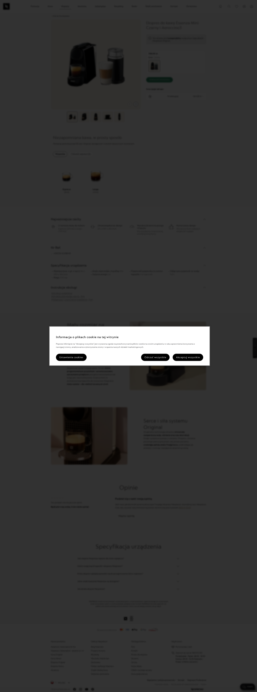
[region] (129, 346)
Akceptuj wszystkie (188, 357)
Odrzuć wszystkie (155, 357)
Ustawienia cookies (71, 357)
